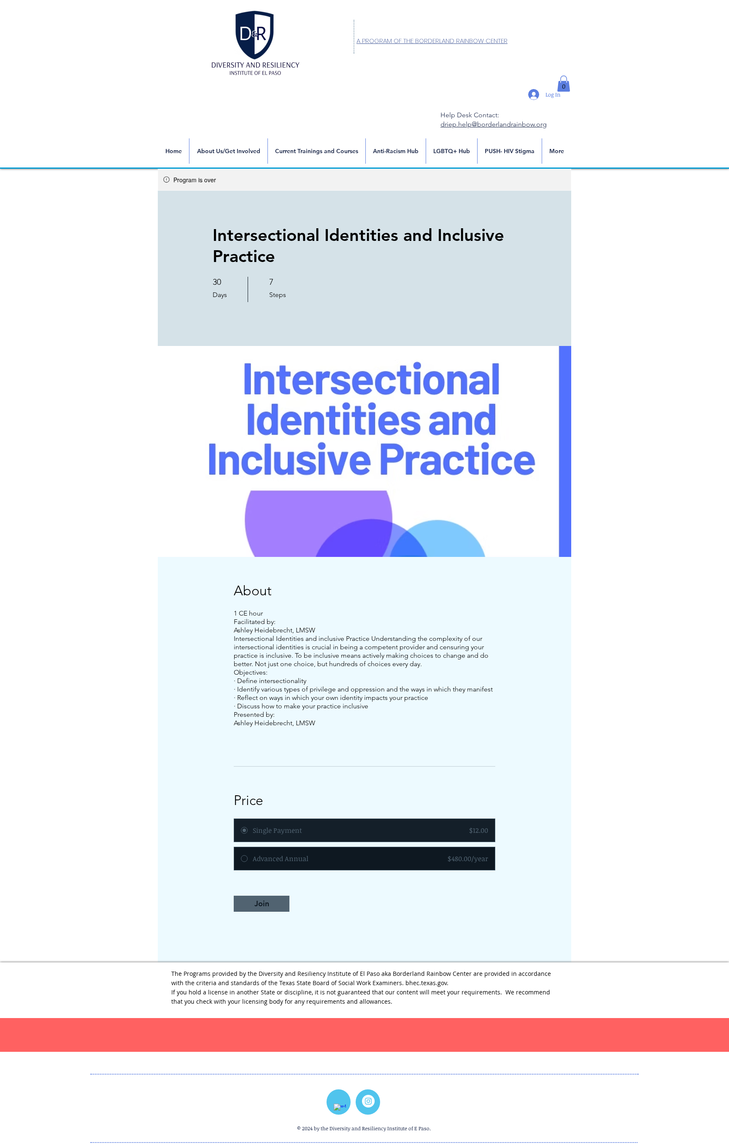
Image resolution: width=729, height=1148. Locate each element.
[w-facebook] (340, 1110)
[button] (563, 84)
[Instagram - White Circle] (368, 1101)
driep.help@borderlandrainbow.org (493, 124)
